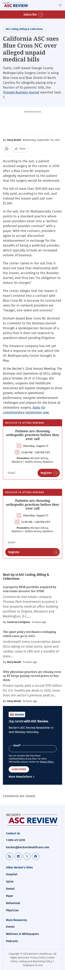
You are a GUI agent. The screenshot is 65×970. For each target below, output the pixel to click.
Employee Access (33, 965)
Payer (9, 896)
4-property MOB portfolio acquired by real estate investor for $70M (29, 589)
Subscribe (30, 14)
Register (46, 473)
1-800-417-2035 (15, 840)
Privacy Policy (47, 762)
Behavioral (13, 903)
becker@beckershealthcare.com (27, 847)
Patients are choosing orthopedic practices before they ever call (32, 435)
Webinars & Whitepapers (22, 934)
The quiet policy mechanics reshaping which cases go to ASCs (29, 634)
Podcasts (12, 941)
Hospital (11, 874)
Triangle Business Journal (21, 92)
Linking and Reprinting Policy (35, 961)
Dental (10, 888)
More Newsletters (20, 776)
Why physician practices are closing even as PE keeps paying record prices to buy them (32, 676)
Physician (12, 910)
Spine (10, 881)
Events (10, 926)
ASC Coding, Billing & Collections (24, 29)
